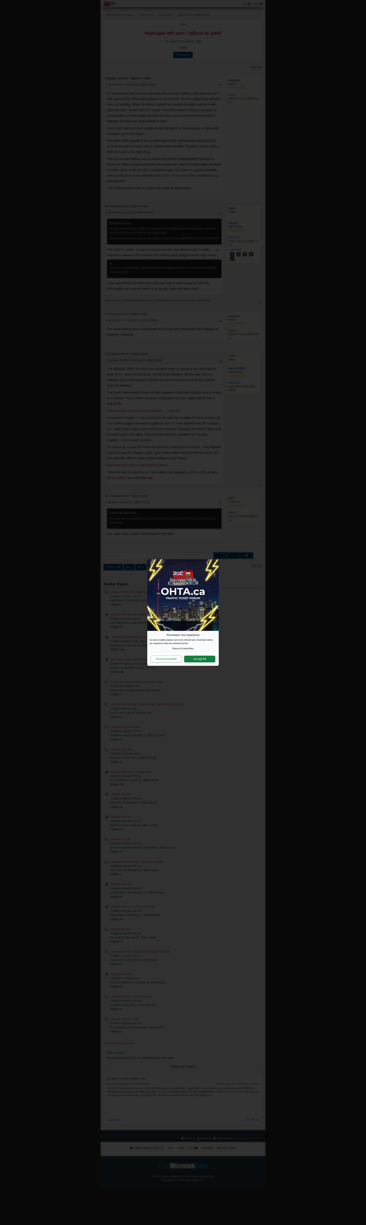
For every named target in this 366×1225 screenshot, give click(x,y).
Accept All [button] (200, 658)
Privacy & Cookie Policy (183, 648)
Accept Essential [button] (166, 658)
